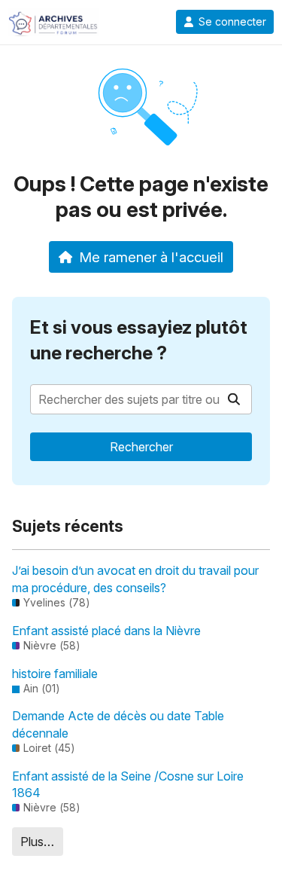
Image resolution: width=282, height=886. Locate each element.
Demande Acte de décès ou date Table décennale (118, 724)
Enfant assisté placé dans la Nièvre (106, 630)
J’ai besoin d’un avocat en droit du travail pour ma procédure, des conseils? (135, 578)
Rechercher (141, 446)
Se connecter (232, 22)
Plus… (37, 841)
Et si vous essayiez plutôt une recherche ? (138, 340)
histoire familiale (55, 673)
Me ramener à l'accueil (151, 257)
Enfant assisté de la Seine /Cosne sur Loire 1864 (128, 784)
